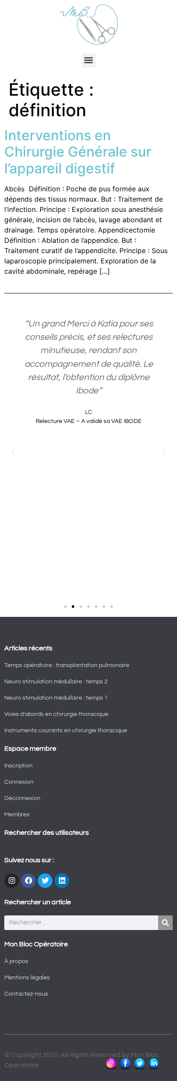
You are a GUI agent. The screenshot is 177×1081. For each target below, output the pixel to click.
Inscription (18, 766)
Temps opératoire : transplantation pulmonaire (66, 665)
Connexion (19, 782)
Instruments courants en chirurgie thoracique (65, 731)
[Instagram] (11, 880)
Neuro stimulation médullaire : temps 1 (56, 698)
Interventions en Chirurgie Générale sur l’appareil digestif (77, 152)
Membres (17, 815)
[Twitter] (45, 880)
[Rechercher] (165, 922)
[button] (89, 60)
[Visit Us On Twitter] (139, 1068)
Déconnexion (22, 798)
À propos (16, 961)
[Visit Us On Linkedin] (153, 1068)
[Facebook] (28, 880)
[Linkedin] (62, 880)
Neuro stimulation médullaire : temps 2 (56, 682)
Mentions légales (27, 978)
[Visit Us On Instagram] (111, 1068)
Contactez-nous (26, 994)
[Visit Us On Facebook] (125, 1068)
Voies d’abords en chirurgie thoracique (56, 714)
